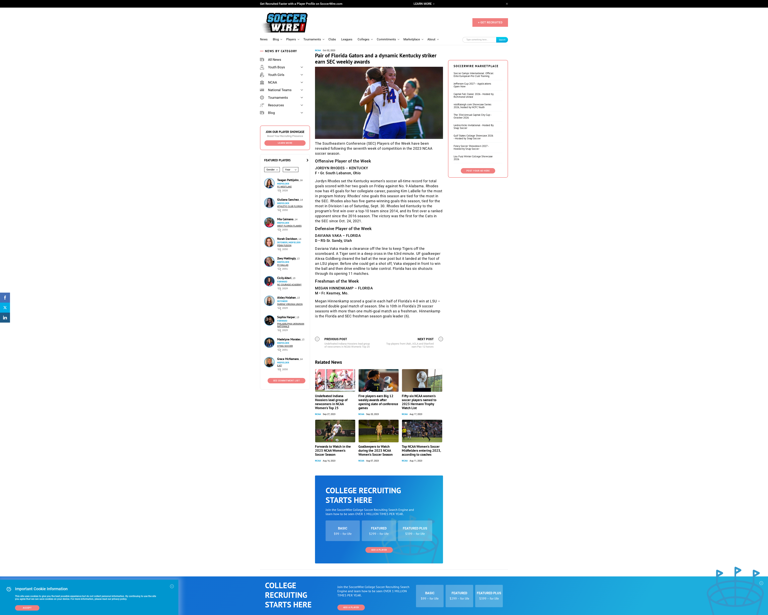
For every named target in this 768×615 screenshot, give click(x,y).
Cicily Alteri (284, 278)
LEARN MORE (423, 4)
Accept (27, 608)
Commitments (386, 39)
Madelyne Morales (289, 339)
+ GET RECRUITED (490, 22)
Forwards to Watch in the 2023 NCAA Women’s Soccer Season (333, 450)
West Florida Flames (289, 226)
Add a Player (379, 550)
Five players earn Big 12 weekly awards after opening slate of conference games (378, 402)
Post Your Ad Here (478, 170)
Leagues (346, 39)
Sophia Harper (286, 317)
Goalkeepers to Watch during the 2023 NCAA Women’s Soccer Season (375, 450)
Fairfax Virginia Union (290, 304)
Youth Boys (276, 67)
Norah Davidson (287, 239)
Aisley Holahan (287, 297)
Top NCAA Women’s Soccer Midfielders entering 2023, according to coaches (421, 450)
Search (502, 39)
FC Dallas (282, 265)
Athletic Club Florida (290, 206)
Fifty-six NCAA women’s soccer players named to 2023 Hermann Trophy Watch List (419, 402)
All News (274, 60)
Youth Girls (276, 75)
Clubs (332, 39)
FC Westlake (284, 186)
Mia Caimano (285, 219)
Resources (276, 105)
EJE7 (279, 365)
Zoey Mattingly (286, 258)
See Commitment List (286, 380)
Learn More (285, 143)
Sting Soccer (285, 346)
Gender (270, 169)
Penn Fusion (284, 245)
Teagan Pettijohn (288, 180)
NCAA (272, 82)
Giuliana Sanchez (288, 199)
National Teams (280, 90)
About (431, 39)
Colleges (363, 39)
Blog (276, 39)
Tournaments (312, 39)
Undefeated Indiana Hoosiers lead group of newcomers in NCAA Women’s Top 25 (331, 402)
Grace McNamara (288, 359)
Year (287, 169)
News (264, 39)
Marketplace (411, 39)
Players (291, 39)
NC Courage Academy (289, 284)
